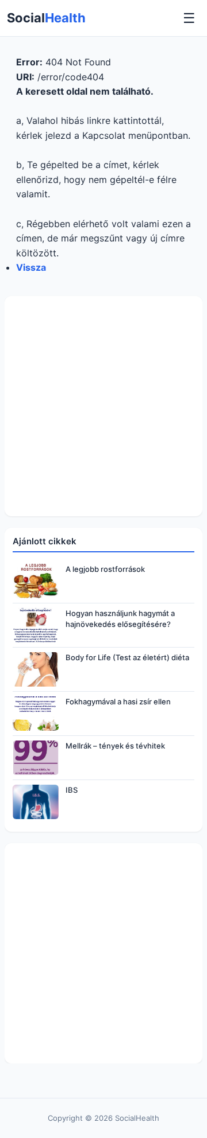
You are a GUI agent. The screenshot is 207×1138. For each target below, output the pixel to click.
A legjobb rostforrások (105, 569)
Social (46, 17)
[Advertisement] (103, 406)
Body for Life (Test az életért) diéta (127, 657)
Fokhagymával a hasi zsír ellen (118, 701)
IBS (72, 789)
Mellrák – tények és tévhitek (115, 745)
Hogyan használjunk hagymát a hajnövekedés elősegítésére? (120, 618)
